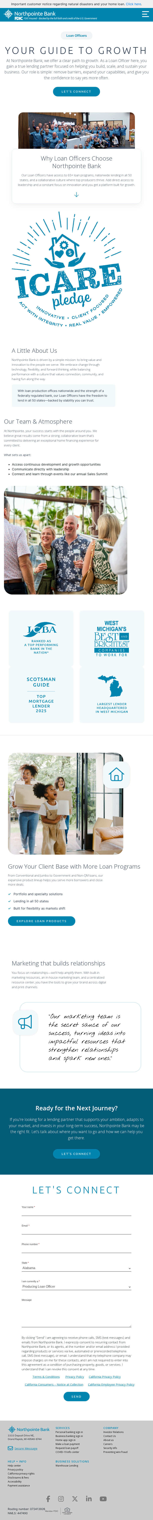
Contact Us (109, 1436)
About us (108, 1440)
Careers (107, 1444)
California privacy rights (21, 1473)
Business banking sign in (69, 1436)
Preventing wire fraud (115, 1452)
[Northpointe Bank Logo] (50, 19)
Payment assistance (19, 1485)
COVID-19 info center (67, 1452)
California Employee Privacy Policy (111, 1389)
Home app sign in (66, 1440)
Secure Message (26, 1448)
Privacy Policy (74, 1381)
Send (77, 1401)
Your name (28, 1212)
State (25, 1267)
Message (27, 1304)
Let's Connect (76, 96)
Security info (110, 1448)
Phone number (30, 1249)
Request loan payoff (67, 1448)
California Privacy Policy (105, 1381)
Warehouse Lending (67, 1465)
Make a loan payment (68, 1444)
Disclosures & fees (18, 1477)
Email (25, 1230)
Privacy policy (15, 1469)
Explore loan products (42, 925)
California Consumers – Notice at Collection (54, 1389)
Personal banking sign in (69, 1432)
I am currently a (31, 1286)
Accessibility (15, 1481)
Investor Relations (113, 1432)
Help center (14, 1465)
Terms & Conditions (46, 1381)
